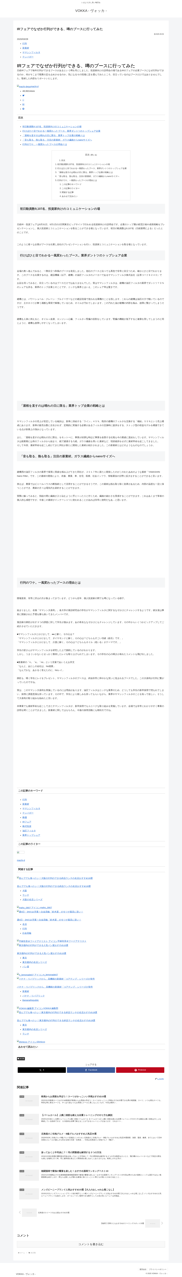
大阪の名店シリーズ (32, 899)
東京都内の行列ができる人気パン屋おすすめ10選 (41, 953)
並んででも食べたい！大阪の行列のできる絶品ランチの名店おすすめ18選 (54, 886)
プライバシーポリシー (157, 1269)
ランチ (25, 895)
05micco (41, 1042)
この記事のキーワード (72, 184)
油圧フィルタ (29, 830)
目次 (87, 154)
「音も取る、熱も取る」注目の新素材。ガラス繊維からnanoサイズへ (57, 140)
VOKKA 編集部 (50, 1008)
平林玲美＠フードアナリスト (71, 941)
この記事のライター (71, 188)
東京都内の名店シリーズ (34, 962)
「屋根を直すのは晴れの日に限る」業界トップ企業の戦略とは (53, 135)
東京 (24, 958)
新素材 (25, 48)
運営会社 (143, 1269)
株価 (24, 817)
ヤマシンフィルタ (31, 52)
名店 (24, 924)
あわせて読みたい (70, 196)
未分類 (22, 1058)
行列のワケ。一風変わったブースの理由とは (44, 144)
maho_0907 (46, 907)
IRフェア (26, 822)
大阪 (24, 890)
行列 (24, 43)
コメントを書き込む (91, 1244)
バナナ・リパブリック (33, 996)
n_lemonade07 (50, 974)
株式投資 (26, 826)
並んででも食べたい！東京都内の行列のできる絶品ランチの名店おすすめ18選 (56, 1020)
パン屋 (25, 966)
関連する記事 (68, 192)
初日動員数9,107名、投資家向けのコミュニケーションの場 (51, 126)
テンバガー (28, 57)
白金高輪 (26, 933)
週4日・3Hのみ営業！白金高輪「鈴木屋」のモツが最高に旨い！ (49, 920)
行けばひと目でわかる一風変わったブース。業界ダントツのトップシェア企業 (61, 131)
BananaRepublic (30, 1000)
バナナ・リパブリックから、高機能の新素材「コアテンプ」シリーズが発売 (55, 987)
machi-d (35, 86)
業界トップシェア (31, 835)
